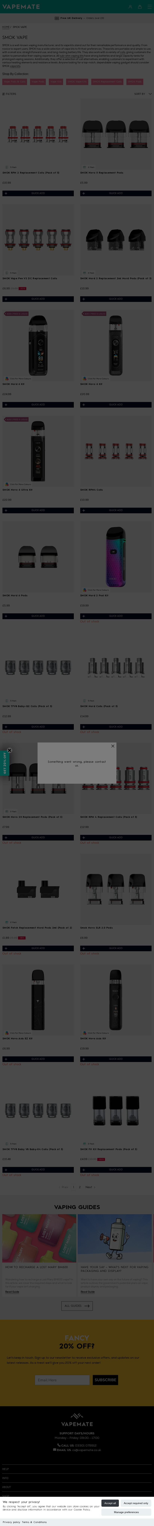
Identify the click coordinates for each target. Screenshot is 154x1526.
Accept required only (136, 1503)
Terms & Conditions (34, 1522)
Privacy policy (11, 1522)
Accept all (110, 1503)
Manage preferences (126, 1512)
